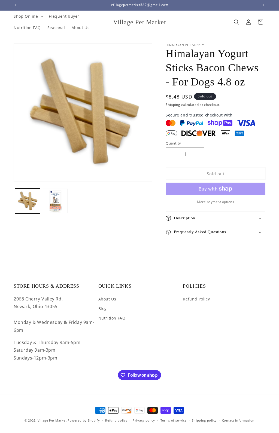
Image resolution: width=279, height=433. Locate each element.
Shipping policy (204, 420)
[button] (28, 16)
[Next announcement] (263, 5)
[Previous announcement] (16, 5)
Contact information (238, 420)
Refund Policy (196, 299)
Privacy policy (144, 420)
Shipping (173, 104)
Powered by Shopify (84, 420)
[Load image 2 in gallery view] (55, 201)
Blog (102, 308)
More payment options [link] (215, 201)
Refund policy (116, 420)
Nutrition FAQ (112, 318)
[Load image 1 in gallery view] (27, 201)
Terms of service (173, 420)
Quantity (173, 143)
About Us (107, 299)
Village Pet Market (52, 420)
